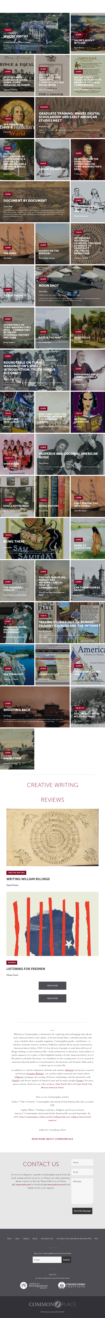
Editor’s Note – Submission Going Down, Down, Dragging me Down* (16, 81)
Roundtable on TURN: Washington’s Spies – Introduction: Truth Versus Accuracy (29, 368)
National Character (81, 420)
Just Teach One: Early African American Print (74, 1239)
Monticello (82, 337)
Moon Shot (49, 285)
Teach (9, 1239)
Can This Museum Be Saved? (87, 589)
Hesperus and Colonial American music (68, 455)
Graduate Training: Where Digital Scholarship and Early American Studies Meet (69, 117)
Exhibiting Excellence (11, 420)
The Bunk (9, 253)
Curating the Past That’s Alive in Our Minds (86, 209)
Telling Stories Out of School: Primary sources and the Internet (70, 623)
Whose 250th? (15, 36)
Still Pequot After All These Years (87, 715)
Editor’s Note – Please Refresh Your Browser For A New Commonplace (87, 81)
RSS (96, 1239)
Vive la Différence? (16, 506)
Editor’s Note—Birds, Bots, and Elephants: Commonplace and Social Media (51, 80)
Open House (11, 464)
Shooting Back (16, 710)
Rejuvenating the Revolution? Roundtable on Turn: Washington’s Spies (88, 164)
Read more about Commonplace (52, 1139)
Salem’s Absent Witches (84, 41)
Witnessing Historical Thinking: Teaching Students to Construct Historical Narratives (87, 246)
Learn (17, 1239)
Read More (52, 986)
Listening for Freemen (25, 969)
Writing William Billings (28, 879)
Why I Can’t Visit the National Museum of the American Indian (52, 418)
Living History (49, 674)
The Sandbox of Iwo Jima (87, 673)
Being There (14, 541)
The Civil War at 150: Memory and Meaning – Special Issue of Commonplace (52, 582)
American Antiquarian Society (46, 1278)
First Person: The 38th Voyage (86, 504)
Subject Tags (12, 758)
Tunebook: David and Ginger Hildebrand (14, 630)
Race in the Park (50, 337)
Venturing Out (13, 674)
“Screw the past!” (15, 295)
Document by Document (25, 201)
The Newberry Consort (12, 589)
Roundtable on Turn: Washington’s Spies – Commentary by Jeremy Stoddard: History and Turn (17, 331)
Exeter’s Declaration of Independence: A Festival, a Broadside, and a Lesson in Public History (14, 162)
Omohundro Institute (63, 1278)
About (35, 1239)
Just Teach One (63, 1084)
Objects (18, 1077)
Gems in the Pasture (52, 169)
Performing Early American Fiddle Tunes (86, 377)
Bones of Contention (82, 547)
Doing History (49, 506)
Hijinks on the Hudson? (49, 252)
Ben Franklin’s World (13, 126)
